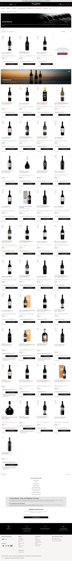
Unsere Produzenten (5, 555)
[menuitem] (3, 8)
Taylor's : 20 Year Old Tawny (7, 241)
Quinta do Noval (63, 242)
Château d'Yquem (36, 485)
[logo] (36, 4)
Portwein (6, 53)
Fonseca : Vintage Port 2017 (42, 276)
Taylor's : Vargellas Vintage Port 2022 (26, 241)
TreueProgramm (21, 545)
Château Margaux (36, 480)
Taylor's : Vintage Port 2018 (24, 103)
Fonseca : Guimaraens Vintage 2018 (43, 206)
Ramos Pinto (28, 208)
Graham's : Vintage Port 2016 (7, 276)
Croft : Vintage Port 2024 (6, 171)
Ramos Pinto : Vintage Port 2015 (60, 417)
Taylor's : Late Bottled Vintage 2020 (25, 137)
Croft (9, 138)
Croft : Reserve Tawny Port (42, 344)
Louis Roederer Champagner (36, 494)
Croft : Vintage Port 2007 (59, 206)
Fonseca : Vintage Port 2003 (59, 344)
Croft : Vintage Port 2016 (6, 137)
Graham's (44, 242)
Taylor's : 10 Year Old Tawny (42, 137)
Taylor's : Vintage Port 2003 (59, 310)
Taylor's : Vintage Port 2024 (7, 103)
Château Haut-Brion (36, 483)
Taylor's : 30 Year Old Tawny (24, 276)
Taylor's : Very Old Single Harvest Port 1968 (27, 310)
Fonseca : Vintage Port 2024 (42, 171)
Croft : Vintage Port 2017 (6, 206)
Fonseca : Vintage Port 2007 (24, 417)
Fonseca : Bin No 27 (5, 453)
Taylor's (9, 53)
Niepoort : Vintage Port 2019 (42, 103)
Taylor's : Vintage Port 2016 (42, 52)
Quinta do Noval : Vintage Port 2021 (60, 241)
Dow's (9, 311)
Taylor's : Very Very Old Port (24, 171)
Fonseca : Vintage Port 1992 (7, 344)
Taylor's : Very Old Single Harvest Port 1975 (27, 344)
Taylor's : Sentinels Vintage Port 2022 (61, 276)
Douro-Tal (3, 53)
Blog (19, 544)
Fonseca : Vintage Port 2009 (59, 171)
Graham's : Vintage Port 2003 (42, 241)
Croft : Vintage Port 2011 (58, 137)
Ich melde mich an (36, 517)
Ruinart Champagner (36, 490)
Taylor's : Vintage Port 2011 (6, 52)
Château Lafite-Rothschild (36, 487)
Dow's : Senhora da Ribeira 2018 (7, 310)
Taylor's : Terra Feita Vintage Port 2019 (44, 310)
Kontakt (36, 538)
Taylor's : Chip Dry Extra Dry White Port (61, 103)
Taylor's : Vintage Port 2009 (42, 417)
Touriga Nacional (32, 504)
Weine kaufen (3, 11)
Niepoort (44, 104)
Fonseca (27, 53)
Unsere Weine (8, 11)
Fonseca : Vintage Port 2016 (24, 52)
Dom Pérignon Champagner (36, 492)
